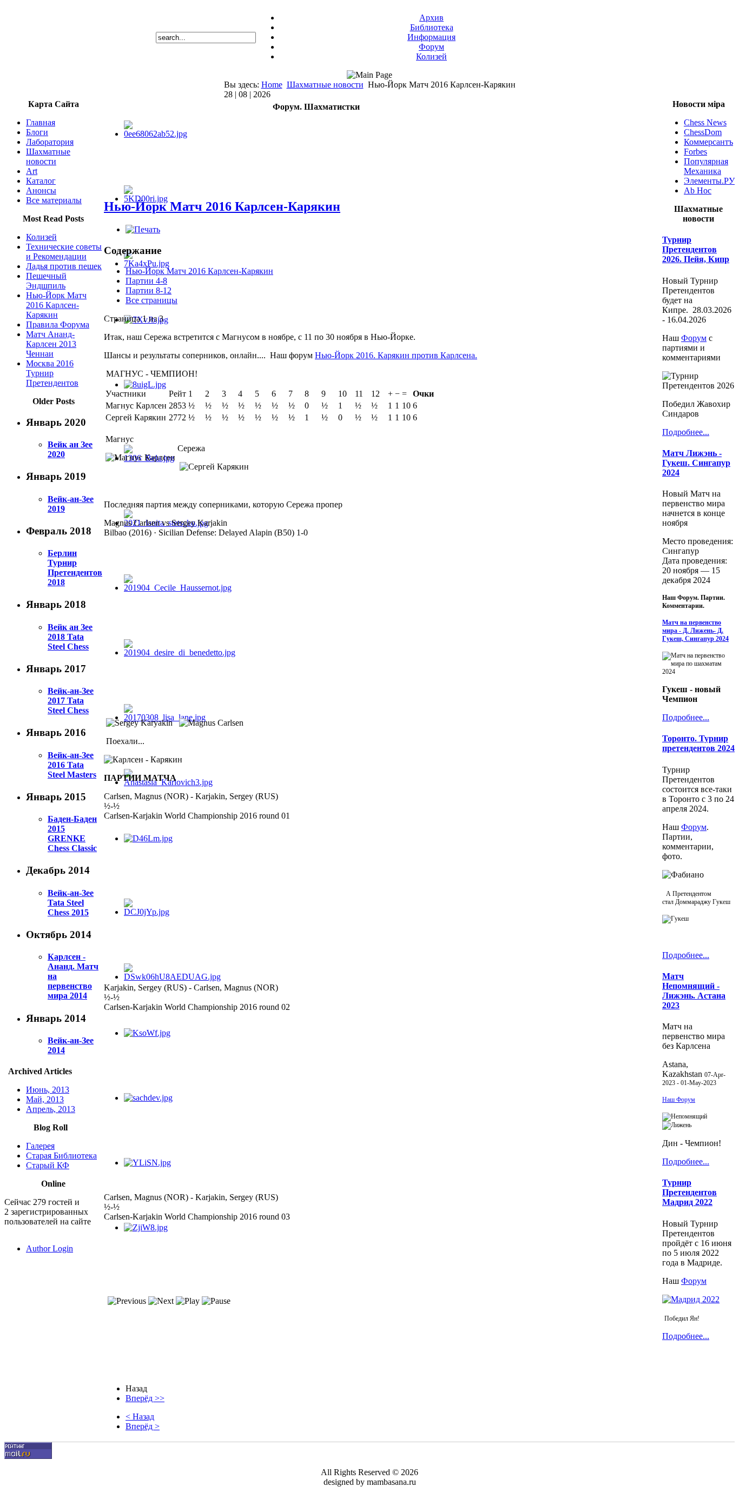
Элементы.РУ (709, 180)
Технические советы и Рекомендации (64, 251)
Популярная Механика (706, 166)
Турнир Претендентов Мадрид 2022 (689, 1192)
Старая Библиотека (61, 1155)
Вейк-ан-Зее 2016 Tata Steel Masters (72, 765)
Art (31, 171)
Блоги (37, 132)
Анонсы (41, 190)
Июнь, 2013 (47, 1089)
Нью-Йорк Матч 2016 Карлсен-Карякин (56, 305)
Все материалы (54, 200)
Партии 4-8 (146, 280)
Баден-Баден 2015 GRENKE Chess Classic (72, 833)
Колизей (431, 56)
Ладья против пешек (64, 266)
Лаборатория (50, 141)
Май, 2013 (45, 1099)
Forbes (695, 151)
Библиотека (431, 27)
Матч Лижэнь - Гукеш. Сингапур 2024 (696, 462)
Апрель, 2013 (50, 1109)
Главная (40, 122)
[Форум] (691, 1299)
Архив (431, 17)
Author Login (49, 1248)
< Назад (140, 1416)
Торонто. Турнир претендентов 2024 (698, 743)
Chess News (705, 122)
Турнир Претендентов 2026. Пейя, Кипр (695, 249)
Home (271, 84)
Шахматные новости (325, 84)
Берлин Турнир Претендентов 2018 (75, 567)
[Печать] (143, 229)
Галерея (40, 1145)
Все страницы (151, 300)
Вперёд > (143, 1426)
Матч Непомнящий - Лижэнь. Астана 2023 (693, 991)
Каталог (41, 180)
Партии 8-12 (148, 290)
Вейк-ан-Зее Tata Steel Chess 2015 (71, 902)
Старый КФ (47, 1165)
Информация (431, 37)
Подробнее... (685, 432)
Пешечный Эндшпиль (46, 280)
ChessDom (703, 132)
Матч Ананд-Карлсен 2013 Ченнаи (51, 344)
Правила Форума (57, 324)
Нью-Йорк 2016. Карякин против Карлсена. (396, 355)
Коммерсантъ (708, 141)
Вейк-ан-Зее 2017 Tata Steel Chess (71, 700)
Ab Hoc (697, 190)
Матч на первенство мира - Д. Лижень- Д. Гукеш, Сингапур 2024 (695, 630)
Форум (431, 46)
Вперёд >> (145, 1398)
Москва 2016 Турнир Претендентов (52, 373)
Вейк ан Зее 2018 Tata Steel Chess (70, 636)
